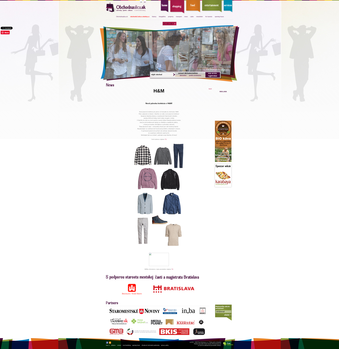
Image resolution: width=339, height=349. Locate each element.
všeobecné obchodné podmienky (151, 345)
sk (141, 2)
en (145, 2)
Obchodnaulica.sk (122, 16)
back (210, 89)
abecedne (183, 75)
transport (179, 16)
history (154, 16)
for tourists (208, 16)
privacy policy (165, 345)
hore (108, 345)
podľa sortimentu (195, 75)
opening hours (219, 16)
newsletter (199, 16)
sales (192, 16)
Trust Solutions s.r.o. (203, 342)
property (170, 16)
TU (166, 139)
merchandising (127, 345)
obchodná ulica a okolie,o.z (140, 16)
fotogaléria (162, 16)
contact (119, 345)
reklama (113, 345)
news (186, 16)
